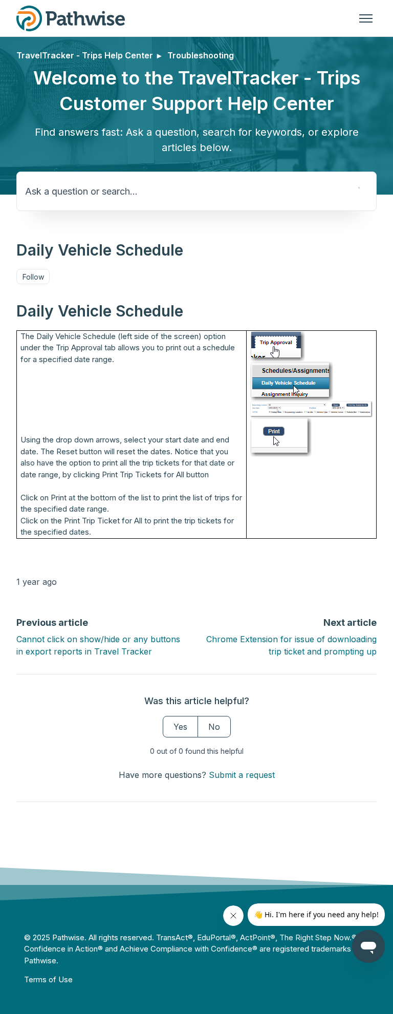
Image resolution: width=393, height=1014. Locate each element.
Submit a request (242, 775)
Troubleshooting (200, 55)
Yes (180, 727)
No (214, 727)
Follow (33, 276)
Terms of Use (48, 979)
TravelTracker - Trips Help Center (84, 55)
